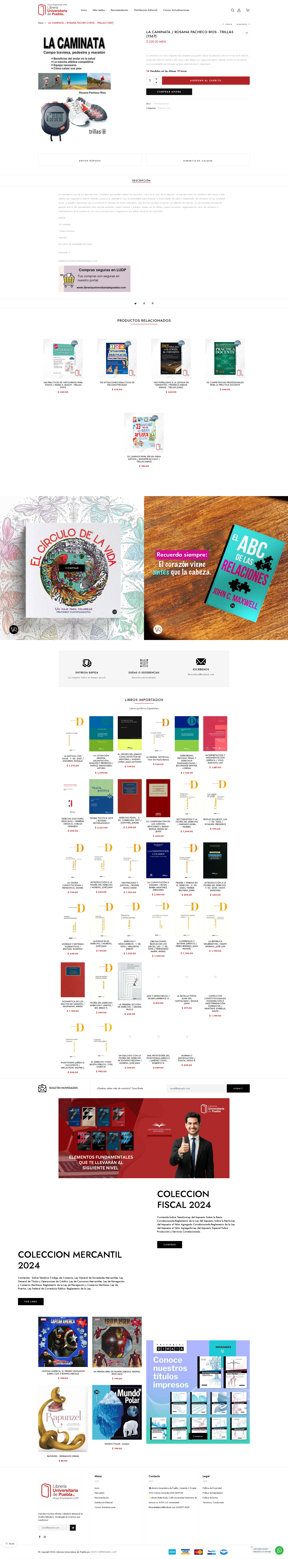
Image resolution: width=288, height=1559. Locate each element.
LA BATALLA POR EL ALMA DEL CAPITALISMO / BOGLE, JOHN (187, 1006)
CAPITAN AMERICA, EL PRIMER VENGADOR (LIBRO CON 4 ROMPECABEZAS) (63, 1455)
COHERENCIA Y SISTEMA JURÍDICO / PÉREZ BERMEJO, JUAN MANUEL (187, 945)
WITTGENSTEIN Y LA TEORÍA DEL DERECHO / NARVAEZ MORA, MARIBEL (187, 823)
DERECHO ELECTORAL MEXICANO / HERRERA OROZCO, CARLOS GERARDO (72, 822)
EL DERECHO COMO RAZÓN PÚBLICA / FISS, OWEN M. (101, 1071)
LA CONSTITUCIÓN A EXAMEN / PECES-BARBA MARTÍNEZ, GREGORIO (158, 886)
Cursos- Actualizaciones (176, 10)
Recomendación (119, 10)
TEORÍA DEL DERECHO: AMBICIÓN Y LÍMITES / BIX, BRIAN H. (101, 1005)
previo (229, 24)
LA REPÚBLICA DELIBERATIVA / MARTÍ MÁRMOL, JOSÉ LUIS (215, 944)
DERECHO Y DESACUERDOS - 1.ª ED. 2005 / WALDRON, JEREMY (129, 945)
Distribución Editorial (145, 10)
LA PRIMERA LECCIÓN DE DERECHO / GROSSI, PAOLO (130, 1007)
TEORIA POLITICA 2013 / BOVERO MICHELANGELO (101, 821)
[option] (87, 667)
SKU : (149, 103)
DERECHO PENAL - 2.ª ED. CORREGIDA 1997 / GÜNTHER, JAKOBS (130, 820)
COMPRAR (72, 568)
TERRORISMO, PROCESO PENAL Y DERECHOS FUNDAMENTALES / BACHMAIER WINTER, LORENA (186, 762)
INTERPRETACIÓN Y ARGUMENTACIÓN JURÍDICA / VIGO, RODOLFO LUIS (215, 759)
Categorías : (151, 108)
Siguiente (242, 24)
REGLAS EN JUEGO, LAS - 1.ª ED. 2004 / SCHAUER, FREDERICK (215, 822)
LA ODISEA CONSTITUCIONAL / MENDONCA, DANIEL (72, 885)
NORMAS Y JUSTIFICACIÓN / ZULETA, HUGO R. (187, 1074)
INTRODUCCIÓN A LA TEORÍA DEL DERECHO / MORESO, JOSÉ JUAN (101, 885)
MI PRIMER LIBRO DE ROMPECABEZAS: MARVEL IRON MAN (117, 1455)
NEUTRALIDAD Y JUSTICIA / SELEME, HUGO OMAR (130, 885)
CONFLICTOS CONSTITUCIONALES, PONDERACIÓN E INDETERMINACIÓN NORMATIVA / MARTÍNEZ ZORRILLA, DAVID (215, 1010)
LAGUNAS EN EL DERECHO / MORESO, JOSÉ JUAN (101, 944)
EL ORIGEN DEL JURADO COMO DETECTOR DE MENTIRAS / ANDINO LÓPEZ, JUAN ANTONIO (130, 758)
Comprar (198, 1518)
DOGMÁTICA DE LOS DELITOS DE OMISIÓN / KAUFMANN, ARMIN (73, 1004)
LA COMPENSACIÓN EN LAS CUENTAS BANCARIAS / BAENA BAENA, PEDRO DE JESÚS (158, 826)
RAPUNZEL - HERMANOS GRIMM (63, 1538)
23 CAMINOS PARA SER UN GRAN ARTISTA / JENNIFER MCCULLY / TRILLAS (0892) (144, 459)
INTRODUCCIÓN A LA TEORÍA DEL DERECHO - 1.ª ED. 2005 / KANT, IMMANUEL (215, 886)
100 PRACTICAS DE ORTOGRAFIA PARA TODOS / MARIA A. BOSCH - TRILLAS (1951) (63, 385)
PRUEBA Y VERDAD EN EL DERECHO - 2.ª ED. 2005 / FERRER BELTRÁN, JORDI (187, 886)
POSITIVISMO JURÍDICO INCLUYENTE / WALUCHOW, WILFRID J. (73, 1072)
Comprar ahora (169, 91)
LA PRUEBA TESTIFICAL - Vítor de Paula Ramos (158, 758)
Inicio (84, 10)
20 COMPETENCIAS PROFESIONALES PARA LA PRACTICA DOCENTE (225, 383)
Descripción (141, 180)
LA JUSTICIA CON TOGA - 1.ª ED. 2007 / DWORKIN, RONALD (73, 759)
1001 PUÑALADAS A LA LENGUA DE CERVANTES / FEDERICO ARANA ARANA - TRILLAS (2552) (171, 385)
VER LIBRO (30, 1357)
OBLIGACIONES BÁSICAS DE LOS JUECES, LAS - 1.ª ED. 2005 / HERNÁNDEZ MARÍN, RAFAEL (158, 946)
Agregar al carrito (205, 80)
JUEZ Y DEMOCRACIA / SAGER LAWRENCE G (158, 1004)
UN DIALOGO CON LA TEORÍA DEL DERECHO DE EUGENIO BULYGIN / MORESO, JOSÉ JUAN (130, 1072)
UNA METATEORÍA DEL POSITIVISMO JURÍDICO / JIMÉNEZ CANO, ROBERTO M (158, 1072)
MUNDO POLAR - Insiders (117, 1526)
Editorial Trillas (164, 108)
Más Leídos (99, 10)
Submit (238, 1097)
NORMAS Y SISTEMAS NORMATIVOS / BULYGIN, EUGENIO (73, 947)
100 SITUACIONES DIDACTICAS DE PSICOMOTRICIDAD (117, 383)
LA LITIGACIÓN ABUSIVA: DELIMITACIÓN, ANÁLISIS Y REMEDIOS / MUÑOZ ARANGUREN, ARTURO (101, 762)
